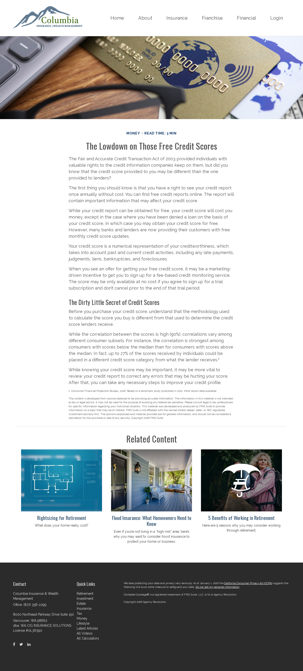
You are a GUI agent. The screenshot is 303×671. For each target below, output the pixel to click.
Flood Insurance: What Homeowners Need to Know (151, 520)
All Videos (85, 633)
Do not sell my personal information (217, 587)
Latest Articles (87, 628)
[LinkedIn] (29, 644)
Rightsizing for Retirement (61, 517)
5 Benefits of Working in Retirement (241, 517)
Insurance (84, 608)
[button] (145, 18)
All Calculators (88, 638)
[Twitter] (21, 644)
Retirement (85, 593)
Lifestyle (83, 623)
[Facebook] (14, 644)
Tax (79, 613)
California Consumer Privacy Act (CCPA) (248, 583)
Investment (85, 598)
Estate (81, 603)
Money (82, 618)
